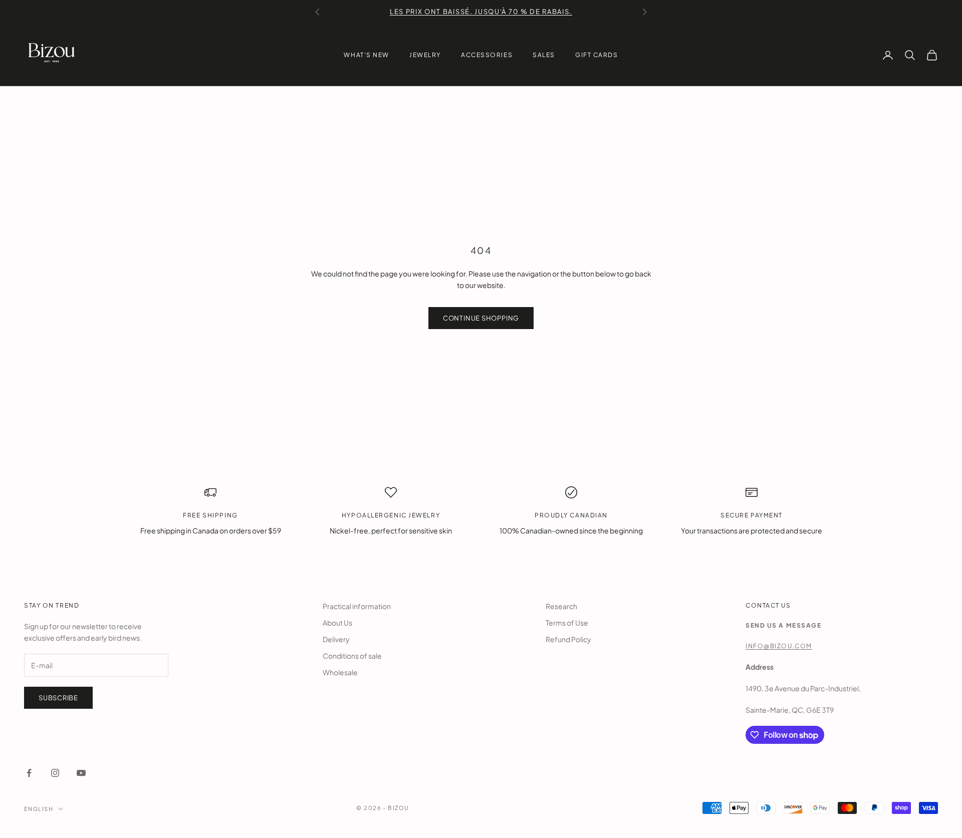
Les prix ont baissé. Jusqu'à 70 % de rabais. (481, 12)
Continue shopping (481, 318)
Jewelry (425, 55)
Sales (544, 55)
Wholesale (340, 672)
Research (561, 606)
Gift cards (596, 55)
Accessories (487, 55)
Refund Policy (568, 639)
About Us (337, 622)
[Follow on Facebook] (29, 773)
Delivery (336, 639)
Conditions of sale (352, 655)
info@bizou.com (779, 646)
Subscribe (58, 698)
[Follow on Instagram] (55, 773)
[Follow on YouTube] (81, 773)
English (38, 808)
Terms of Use (567, 622)
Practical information (357, 606)
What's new (366, 55)
